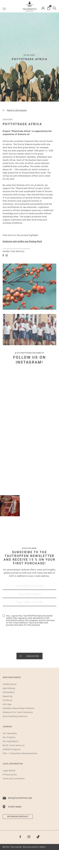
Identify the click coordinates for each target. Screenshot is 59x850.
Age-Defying (9, 688)
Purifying (7, 700)
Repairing (7, 696)
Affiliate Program (11, 749)
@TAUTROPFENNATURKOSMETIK (29, 353)
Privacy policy (10, 774)
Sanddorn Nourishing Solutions (18, 708)
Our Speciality (10, 733)
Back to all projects (17, 110)
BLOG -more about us (14, 745)
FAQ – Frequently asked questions (20, 753)
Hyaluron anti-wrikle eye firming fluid (22, 241)
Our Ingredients (11, 741)
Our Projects (9, 737)
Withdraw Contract (17, 816)
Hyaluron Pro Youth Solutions (18, 712)
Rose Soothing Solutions (15, 716)
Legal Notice (9, 770)
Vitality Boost (10, 684)
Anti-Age (7, 704)
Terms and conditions (14, 778)
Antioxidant (9, 692)
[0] (48, 8)
